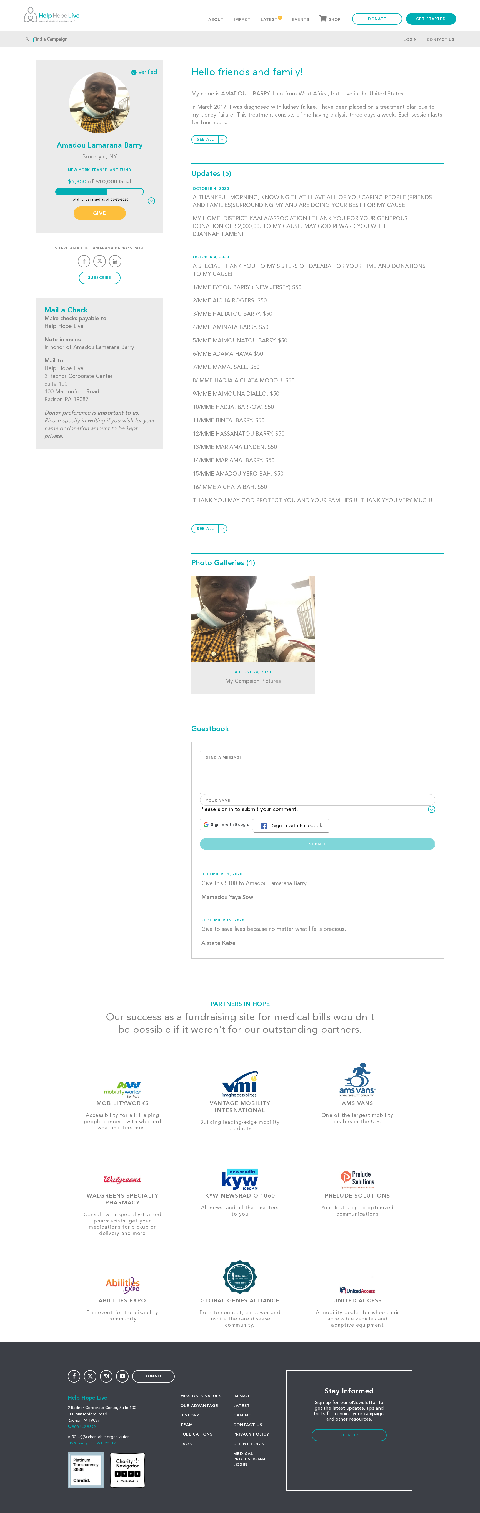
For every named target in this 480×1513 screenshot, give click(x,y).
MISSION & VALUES (200, 1396)
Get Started (431, 19)
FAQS (186, 1444)
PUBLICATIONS (196, 1434)
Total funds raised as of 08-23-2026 (99, 199)
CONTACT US (247, 1425)
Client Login (249, 1444)
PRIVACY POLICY (251, 1434)
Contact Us (441, 40)
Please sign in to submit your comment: (249, 809)
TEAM (186, 1425)
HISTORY (189, 1415)
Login (410, 40)
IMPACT (241, 1396)
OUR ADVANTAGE (199, 1406)
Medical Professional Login (250, 1459)
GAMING (242, 1415)
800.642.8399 (84, 1427)
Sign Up (349, 1435)
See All (205, 140)
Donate (377, 19)
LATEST (241, 1406)
